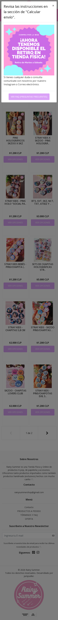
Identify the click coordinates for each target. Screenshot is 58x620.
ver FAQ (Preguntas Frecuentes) (29, 96)
